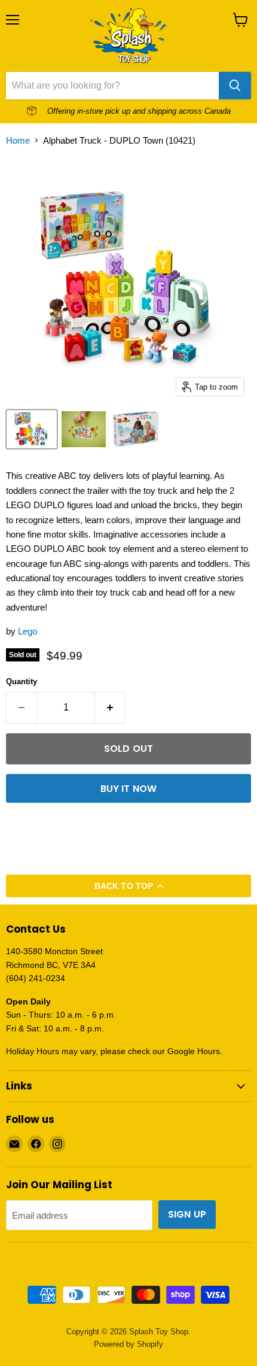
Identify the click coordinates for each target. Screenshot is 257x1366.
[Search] (235, 85)
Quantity (21, 681)
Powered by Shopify (128, 1344)
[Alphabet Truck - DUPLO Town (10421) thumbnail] (83, 429)
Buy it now (128, 789)
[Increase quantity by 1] (110, 707)
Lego (27, 631)
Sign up (187, 1214)
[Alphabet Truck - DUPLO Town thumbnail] (32, 429)
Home (18, 140)
